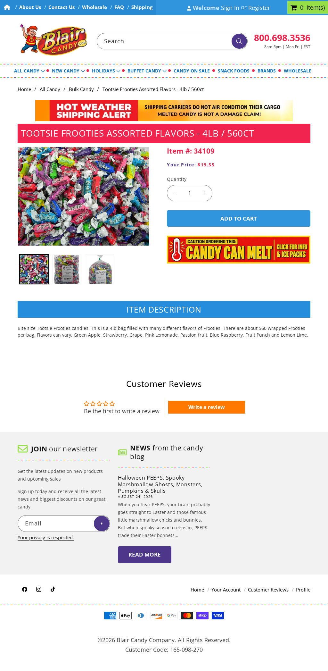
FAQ (119, 7)
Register (259, 8)
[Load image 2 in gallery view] (66, 269)
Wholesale (94, 7)
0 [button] (301, 8)
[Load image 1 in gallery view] (34, 269)
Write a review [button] (206, 407)
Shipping (141, 7)
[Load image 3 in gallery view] (99, 269)
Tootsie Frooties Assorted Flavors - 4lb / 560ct (153, 89)
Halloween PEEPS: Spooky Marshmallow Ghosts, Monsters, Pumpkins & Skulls (160, 484)
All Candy (50, 89)
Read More (144, 554)
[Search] (239, 41)
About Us (30, 7)
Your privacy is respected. (46, 537)
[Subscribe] (101, 523)
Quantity (177, 179)
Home (24, 89)
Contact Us (61, 7)
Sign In (230, 8)
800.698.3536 (282, 37)
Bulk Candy (81, 89)
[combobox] (172, 41)
